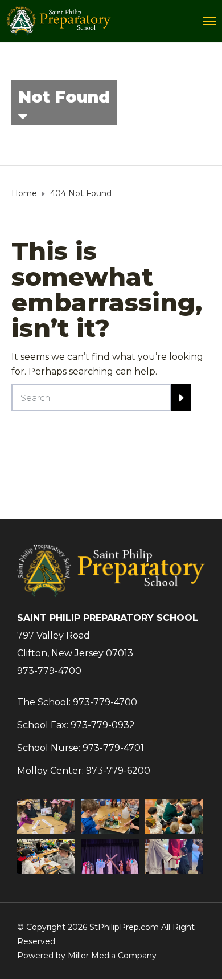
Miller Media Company (112, 955)
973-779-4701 (113, 747)
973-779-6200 (118, 770)
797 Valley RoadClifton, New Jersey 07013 (75, 644)
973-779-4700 (49, 670)
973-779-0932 (103, 725)
